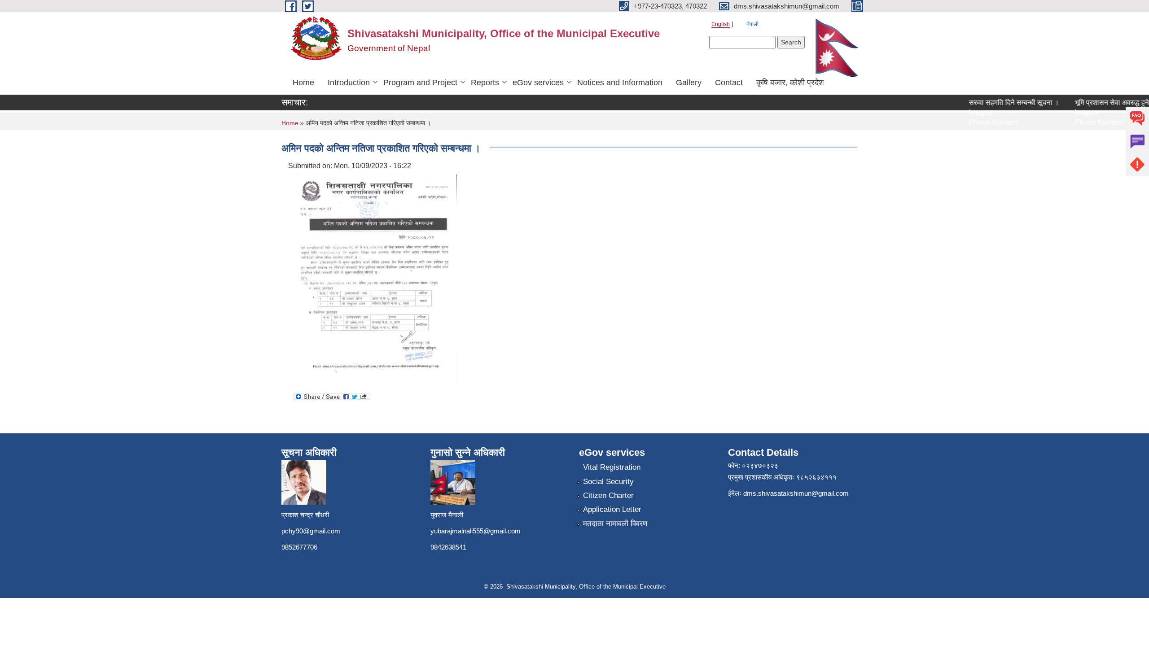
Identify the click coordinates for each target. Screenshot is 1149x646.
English (720, 24)
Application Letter (612, 509)
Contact (729, 82)
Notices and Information (619, 82)
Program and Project (420, 82)
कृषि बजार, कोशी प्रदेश (790, 82)
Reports (485, 82)
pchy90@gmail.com (310, 531)
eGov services (538, 82)
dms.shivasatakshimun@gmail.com (796, 493)
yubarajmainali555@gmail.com (475, 531)
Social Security (608, 481)
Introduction (349, 82)
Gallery (689, 82)
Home (303, 82)
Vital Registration (611, 467)
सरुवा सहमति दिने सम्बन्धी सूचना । (1004, 102)
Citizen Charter (608, 495)
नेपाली (752, 24)
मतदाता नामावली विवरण (615, 523)
